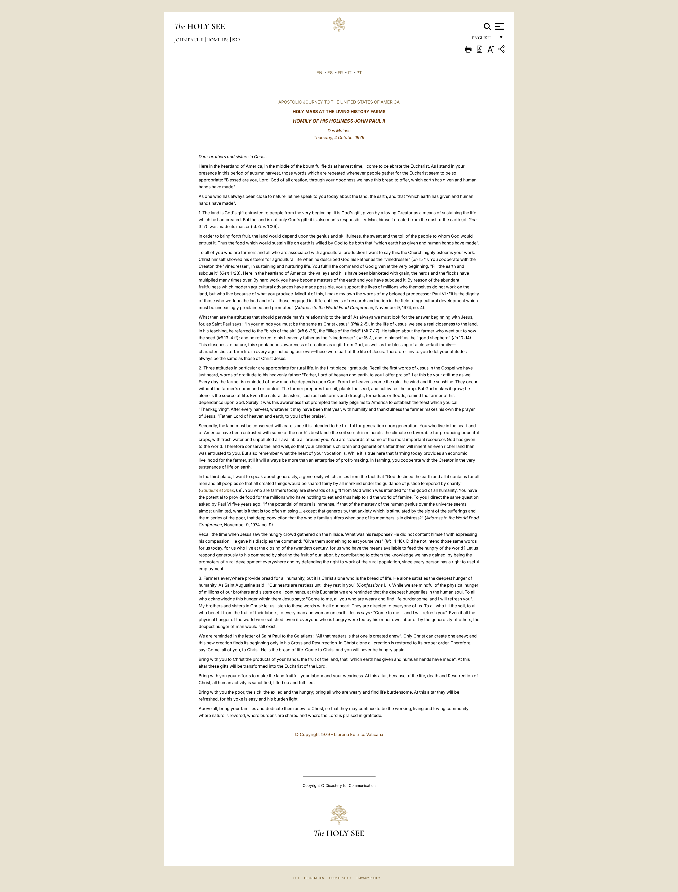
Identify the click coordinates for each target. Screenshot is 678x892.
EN (319, 72)
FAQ (296, 878)
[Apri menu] (499, 26)
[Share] (502, 50)
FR (340, 72)
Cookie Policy (340, 878)
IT (349, 72)
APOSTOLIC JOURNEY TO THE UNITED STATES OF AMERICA (339, 102)
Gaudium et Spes (217, 490)
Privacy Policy (368, 878)
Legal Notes (314, 878)
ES (330, 72)
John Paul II (189, 40)
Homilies (218, 40)
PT (359, 72)
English (483, 39)
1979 (235, 40)
